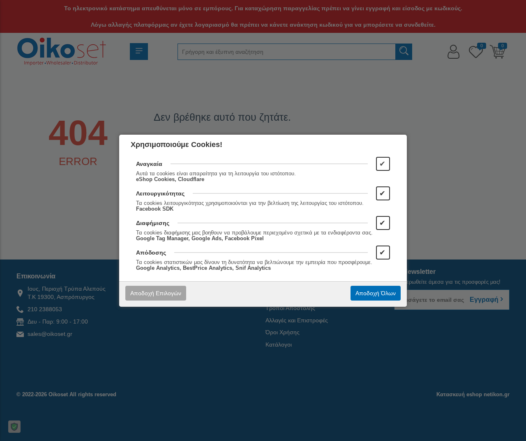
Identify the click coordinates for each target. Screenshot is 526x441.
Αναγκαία (149, 164)
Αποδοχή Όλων (375, 293)
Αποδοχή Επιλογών (155, 293)
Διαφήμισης (152, 223)
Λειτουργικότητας (160, 193)
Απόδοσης (151, 252)
